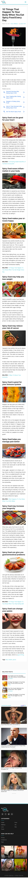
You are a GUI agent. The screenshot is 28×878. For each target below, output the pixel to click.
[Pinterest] (12, 814)
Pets (16, 827)
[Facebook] (5, 814)
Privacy (3, 837)
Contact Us (4, 839)
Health (10, 659)
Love (2, 827)
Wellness (16, 23)
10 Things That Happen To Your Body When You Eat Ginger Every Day (13, 270)
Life (15, 824)
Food (12, 23)
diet (7, 659)
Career (2, 822)
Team (2, 842)
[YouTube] (8, 814)
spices (14, 659)
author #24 (23, 23)
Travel (2, 829)
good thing (21, 655)
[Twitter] (2, 814)
